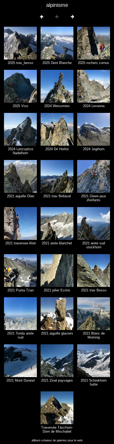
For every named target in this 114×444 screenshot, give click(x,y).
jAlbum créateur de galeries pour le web (57, 440)
